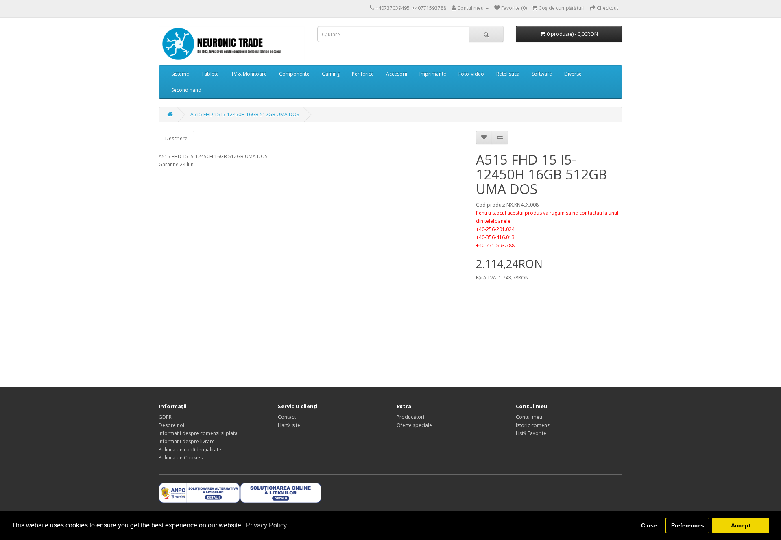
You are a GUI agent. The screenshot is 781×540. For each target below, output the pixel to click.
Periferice (363, 73)
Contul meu (529, 417)
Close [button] (649, 525)
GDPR (165, 417)
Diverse (573, 73)
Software (542, 73)
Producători (410, 417)
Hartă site (289, 425)
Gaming (331, 73)
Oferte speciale (414, 425)
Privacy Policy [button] (266, 525)
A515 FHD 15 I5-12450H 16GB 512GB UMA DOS (244, 114)
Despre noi (171, 425)
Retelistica (507, 73)
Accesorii (396, 73)
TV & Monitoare (249, 73)
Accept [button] (740, 525)
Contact (287, 417)
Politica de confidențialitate (190, 449)
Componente (294, 73)
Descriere (176, 138)
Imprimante (432, 73)
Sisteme (180, 73)
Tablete (210, 73)
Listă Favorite (531, 433)
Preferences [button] (687, 525)
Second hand (186, 90)
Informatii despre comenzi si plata (198, 433)
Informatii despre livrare (187, 441)
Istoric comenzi (533, 425)
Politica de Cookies (181, 457)
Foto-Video (471, 73)
